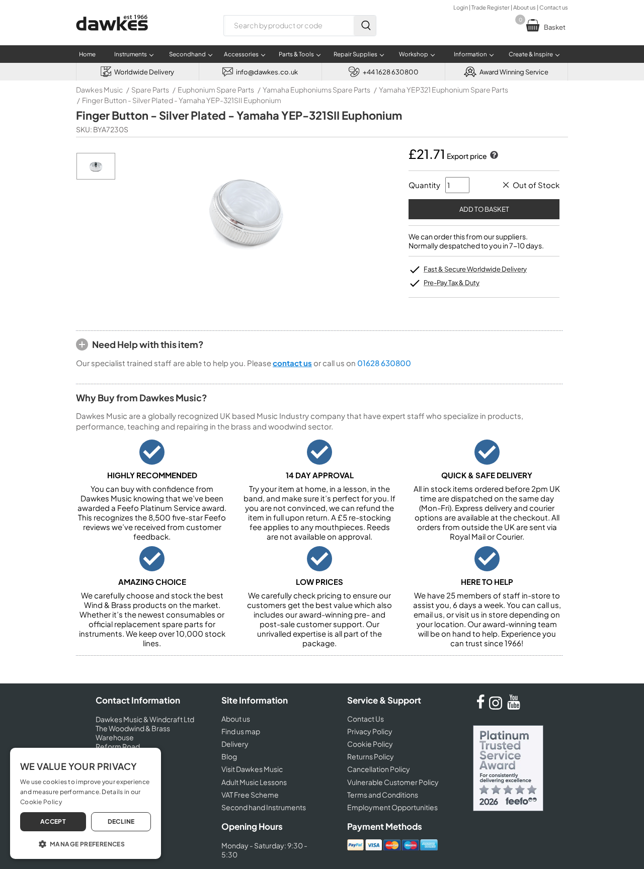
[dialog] (85, 803)
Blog (229, 756)
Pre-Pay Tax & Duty (451, 283)
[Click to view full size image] (96, 176)
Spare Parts (150, 89)
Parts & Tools (296, 54)
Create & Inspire (531, 54)
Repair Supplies (355, 54)
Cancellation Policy (378, 768)
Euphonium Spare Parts (216, 89)
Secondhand (187, 54)
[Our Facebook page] (480, 706)
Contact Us (365, 718)
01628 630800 (384, 363)
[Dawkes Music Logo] (112, 37)
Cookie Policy (370, 743)
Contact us (553, 7)
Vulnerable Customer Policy (393, 782)
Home (87, 54)
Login (460, 7)
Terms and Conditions (382, 794)
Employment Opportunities (392, 807)
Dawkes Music (99, 89)
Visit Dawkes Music (252, 768)
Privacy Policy (369, 731)
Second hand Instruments (263, 807)
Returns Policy (370, 756)
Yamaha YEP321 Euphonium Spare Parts (443, 89)
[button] (85, 843)
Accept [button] (53, 821)
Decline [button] (121, 821)
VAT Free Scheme (250, 794)
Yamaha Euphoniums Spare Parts (316, 89)
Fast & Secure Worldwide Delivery (475, 269)
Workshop (413, 54)
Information (470, 54)
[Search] (365, 26)
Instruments (130, 54)
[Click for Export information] (493, 155)
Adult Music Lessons (254, 782)
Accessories (241, 54)
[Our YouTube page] (513, 706)
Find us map (240, 731)
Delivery (235, 743)
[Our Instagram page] (497, 706)
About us (524, 7)
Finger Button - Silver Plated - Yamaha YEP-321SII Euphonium (181, 100)
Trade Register (490, 7)
